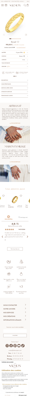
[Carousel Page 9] (20, 38)
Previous (3, 237)
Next (27, 237)
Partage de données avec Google (10, 386)
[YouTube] (19, 345)
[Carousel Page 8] (19, 38)
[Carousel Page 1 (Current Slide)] (10, 38)
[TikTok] (22, 345)
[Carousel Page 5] (15, 38)
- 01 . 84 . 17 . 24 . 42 (15, 353)
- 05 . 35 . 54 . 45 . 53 (15, 356)
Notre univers (9, 309)
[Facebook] (11, 345)
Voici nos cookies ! (7, 388)
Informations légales (12, 320)
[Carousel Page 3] (13, 38)
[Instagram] (7, 345)
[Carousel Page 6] (16, 38)
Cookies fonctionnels (8, 387)
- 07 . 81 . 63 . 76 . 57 (15, 359)
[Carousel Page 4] (14, 38)
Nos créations (9, 316)
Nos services (8, 313)
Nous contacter (10, 305)
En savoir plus (15, 123)
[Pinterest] (15, 345)
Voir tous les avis (15, 249)
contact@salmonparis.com (15, 350)
